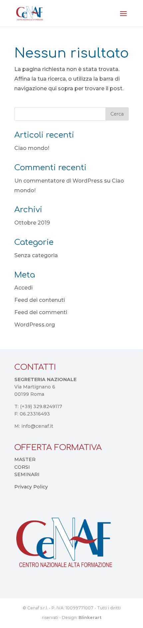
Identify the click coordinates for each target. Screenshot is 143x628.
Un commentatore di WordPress (58, 181)
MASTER (25, 459)
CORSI (22, 467)
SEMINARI (27, 474)
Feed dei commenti (40, 312)
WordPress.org (34, 324)
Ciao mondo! (31, 148)
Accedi (23, 288)
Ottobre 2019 (32, 223)
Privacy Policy (31, 487)
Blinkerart (89, 617)
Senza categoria (36, 255)
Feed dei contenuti (39, 300)
